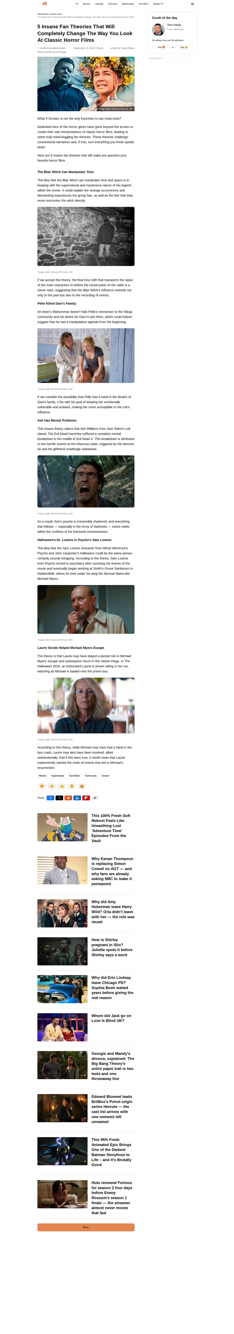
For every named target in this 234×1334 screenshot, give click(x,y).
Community (90, 776)
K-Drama (112, 4)
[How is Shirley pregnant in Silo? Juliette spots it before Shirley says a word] (86, 951)
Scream (105, 776)
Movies (86, 4)
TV (76, 4)
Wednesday (128, 4)
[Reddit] (68, 798)
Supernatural (57, 776)
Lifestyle (99, 4)
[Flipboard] (86, 798)
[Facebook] (50, 798)
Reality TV (158, 4)
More (86, 1227)
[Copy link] (95, 798)
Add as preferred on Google (51, 52)
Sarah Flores (128, 48)
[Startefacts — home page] (44, 3)
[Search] (192, 4)
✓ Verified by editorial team (51, 48)
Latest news (56, 14)
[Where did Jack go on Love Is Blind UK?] (86, 1027)
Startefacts (42, 14)
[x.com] (59, 798)
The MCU (143, 4)
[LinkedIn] (77, 798)
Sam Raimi (74, 776)
